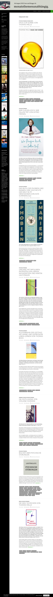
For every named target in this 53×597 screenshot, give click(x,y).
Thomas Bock (30, 391)
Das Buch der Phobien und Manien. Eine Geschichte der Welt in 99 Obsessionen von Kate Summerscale (31, 192)
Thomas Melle (37, 101)
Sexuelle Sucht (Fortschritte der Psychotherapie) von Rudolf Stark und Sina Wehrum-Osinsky (5, 165)
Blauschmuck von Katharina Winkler (4, 201)
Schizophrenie (22, 495)
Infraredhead (27, 26)
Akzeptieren (46, 595)
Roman (25, 101)
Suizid (32, 101)
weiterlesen (21, 96)
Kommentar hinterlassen (35, 26)
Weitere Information (39, 595)
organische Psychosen (32, 491)
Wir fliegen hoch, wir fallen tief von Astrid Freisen (29, 112)
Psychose (21, 101)
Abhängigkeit (22, 486)
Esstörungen (22, 490)
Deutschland (34, 550)
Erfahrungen (22, 179)
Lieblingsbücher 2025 (4, 16)
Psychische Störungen (23, 108)
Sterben (29, 101)
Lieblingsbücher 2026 (4, 14)
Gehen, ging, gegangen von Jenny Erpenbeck (4, 194)
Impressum (39, 11)
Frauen (24, 397)
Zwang (33, 495)
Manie (34, 179)
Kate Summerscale (29, 260)
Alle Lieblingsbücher (4, 19)
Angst (31, 486)
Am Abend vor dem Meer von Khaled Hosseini (4, 191)
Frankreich (21, 397)
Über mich (34, 11)
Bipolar (21, 323)
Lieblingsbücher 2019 (37, 442)
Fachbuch (26, 490)
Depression (25, 323)
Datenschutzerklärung (46, 11)
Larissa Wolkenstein (32, 323)
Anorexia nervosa (36, 486)
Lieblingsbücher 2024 (28, 179)
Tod (41, 101)
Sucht (27, 495)
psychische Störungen (23, 180)
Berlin (20, 501)
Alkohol (27, 486)
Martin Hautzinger (23, 324)
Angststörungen (22, 260)
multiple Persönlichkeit (23, 491)
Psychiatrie (29, 324)
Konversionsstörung (33, 490)
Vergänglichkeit (22, 102)
